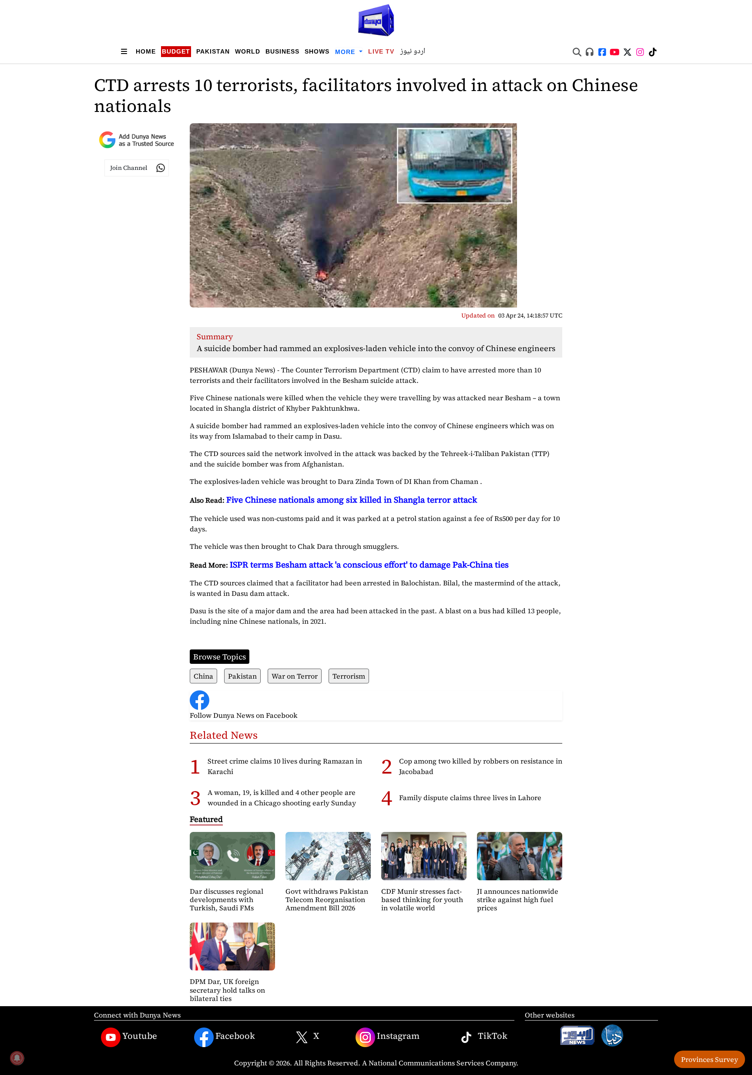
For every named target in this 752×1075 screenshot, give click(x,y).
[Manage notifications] (17, 1058)
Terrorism (348, 676)
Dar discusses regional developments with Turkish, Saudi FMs (226, 899)
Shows (317, 51)
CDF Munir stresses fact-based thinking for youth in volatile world (422, 899)
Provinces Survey (709, 1059)
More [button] (346, 51)
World (247, 51)
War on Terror (295, 676)
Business (282, 51)
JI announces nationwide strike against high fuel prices (517, 899)
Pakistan (213, 51)
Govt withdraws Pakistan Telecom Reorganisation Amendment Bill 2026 (326, 899)
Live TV (381, 51)
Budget (176, 51)
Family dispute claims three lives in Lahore (470, 797)
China (203, 676)
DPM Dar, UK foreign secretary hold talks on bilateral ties (227, 990)
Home (146, 51)
